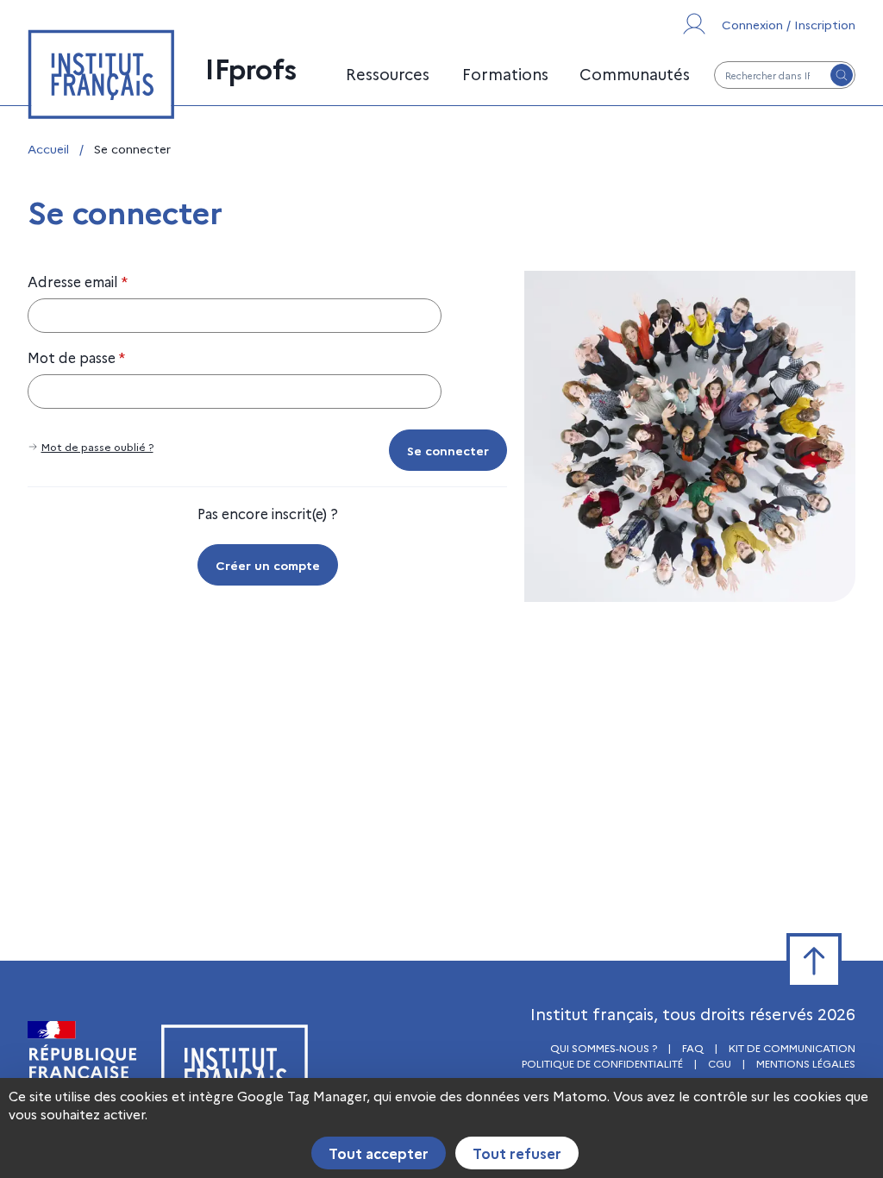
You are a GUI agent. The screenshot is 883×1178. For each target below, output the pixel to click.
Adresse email (78, 281)
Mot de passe (76, 357)
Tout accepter (379, 1153)
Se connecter (448, 450)
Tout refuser (517, 1153)
